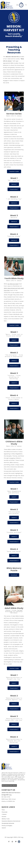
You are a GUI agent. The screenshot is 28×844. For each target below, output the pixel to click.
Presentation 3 (14, 226)
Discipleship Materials (8, 823)
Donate (4, 816)
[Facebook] (9, 842)
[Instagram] (12, 842)
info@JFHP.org (6, 795)
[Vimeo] (16, 842)
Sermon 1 (14, 184)
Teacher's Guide (14, 171)
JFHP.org (20, 837)
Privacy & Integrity (7, 825)
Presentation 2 (14, 208)
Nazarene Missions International (11, 821)
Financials (4, 812)
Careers (4, 814)
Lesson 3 (14, 383)
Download (14, 575)
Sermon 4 (14, 240)
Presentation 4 (14, 245)
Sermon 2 (14, 203)
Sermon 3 (14, 221)
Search (4, 828)
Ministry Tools (5, 819)
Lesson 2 (14, 360)
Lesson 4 (14, 403)
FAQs (3, 810)
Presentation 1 (14, 189)
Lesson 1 (14, 340)
